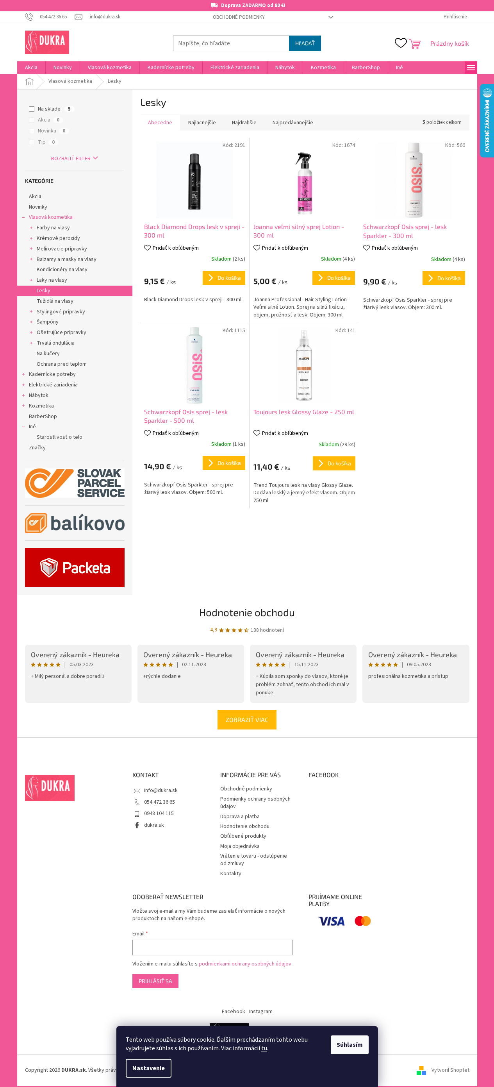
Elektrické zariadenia (53, 385)
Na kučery (48, 354)
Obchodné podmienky (239, 17)
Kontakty (230, 874)
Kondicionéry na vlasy (62, 270)
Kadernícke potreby (52, 374)
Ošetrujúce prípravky (61, 332)
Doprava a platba (240, 817)
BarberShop (43, 416)
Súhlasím (350, 1045)
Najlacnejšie (202, 123)
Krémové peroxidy (58, 238)
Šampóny (48, 322)
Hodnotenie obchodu (247, 612)
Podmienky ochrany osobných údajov (255, 802)
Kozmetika (41, 406)
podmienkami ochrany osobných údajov (245, 964)
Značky (37, 448)
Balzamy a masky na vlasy (66, 259)
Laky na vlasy (52, 280)
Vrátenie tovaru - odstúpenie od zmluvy (253, 859)
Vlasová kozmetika (51, 217)
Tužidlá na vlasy (55, 301)
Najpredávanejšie (293, 123)
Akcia (48, 120)
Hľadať (305, 43)
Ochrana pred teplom (62, 364)
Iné (32, 427)
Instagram (261, 1011)
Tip (46, 142)
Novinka (51, 131)
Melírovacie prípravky (62, 249)
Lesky (43, 291)
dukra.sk (154, 825)
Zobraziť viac (247, 719)
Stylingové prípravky (61, 312)
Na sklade (54, 109)
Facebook (233, 1011)
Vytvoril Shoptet (450, 1070)
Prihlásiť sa (155, 981)
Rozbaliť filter (71, 159)
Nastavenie (148, 1068)
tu (264, 1048)
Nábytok (38, 395)
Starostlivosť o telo (59, 437)
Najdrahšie (244, 123)
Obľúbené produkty (243, 836)
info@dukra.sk (161, 790)
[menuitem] (31, 67)
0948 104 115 (159, 813)
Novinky (38, 207)
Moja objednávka (240, 846)
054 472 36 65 (159, 802)
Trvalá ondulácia (56, 343)
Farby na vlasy (53, 228)
